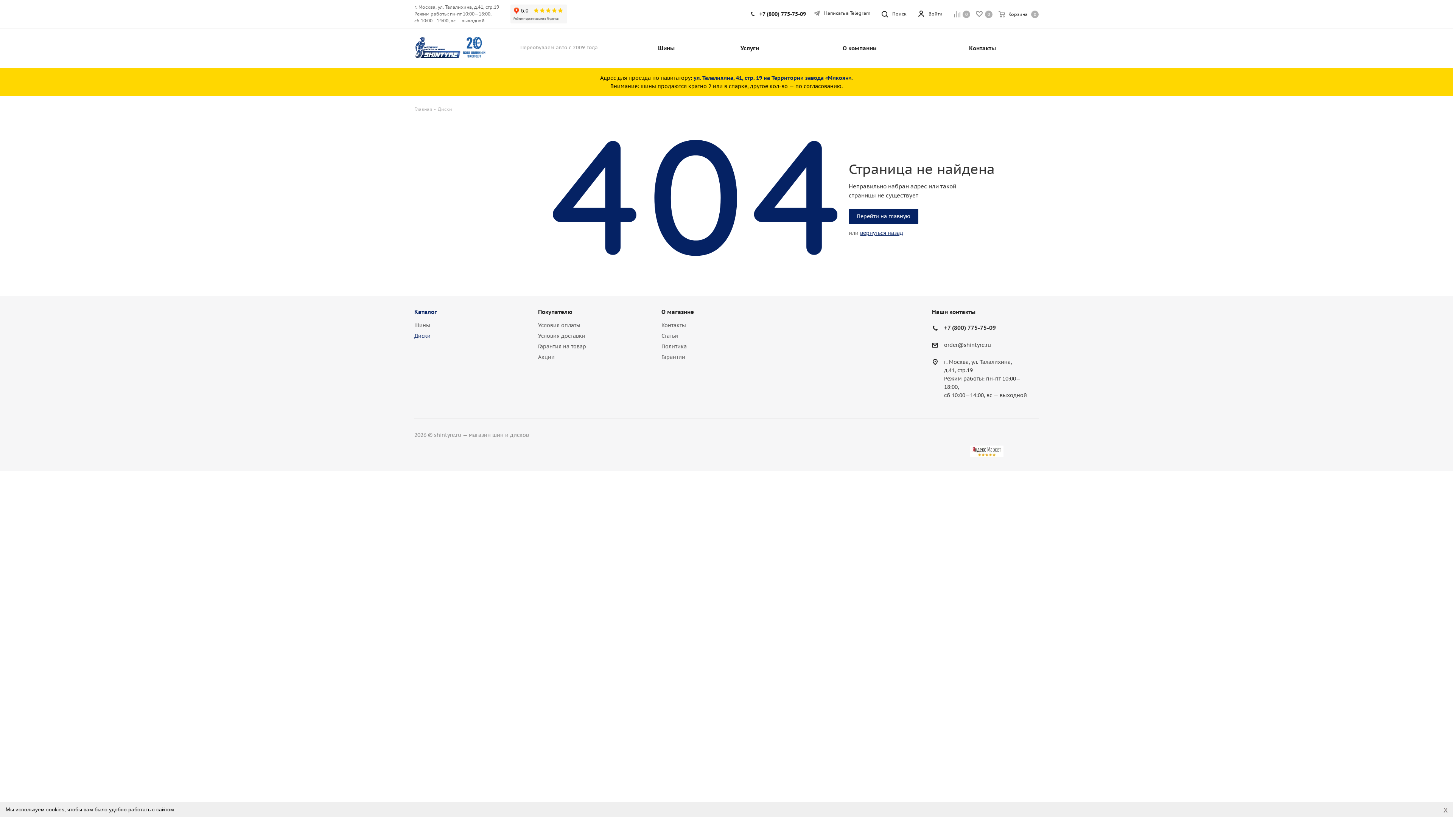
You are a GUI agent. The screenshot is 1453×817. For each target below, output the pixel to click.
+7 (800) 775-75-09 (782, 14)
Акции (546, 357)
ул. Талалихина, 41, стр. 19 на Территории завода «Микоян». (773, 78)
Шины (422, 325)
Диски (422, 335)
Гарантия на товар (562, 346)
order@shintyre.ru (967, 345)
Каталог (425, 311)
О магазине (677, 311)
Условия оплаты (559, 325)
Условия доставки (561, 335)
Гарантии (673, 357)
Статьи (669, 335)
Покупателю (555, 311)
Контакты (673, 325)
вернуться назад (881, 233)
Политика (674, 346)
